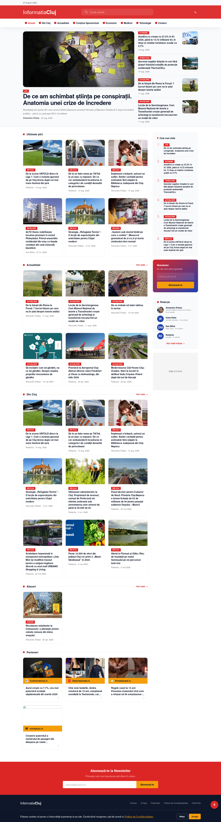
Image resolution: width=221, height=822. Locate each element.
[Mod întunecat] (195, 12)
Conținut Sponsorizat (87, 23)
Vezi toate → (142, 265)
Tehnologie (145, 23)
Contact (162, 23)
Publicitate (155, 803)
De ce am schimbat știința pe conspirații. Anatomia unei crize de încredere (77, 99)
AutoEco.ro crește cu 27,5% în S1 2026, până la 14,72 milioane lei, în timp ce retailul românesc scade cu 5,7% (157, 41)
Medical (128, 23)
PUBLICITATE (175, 371)
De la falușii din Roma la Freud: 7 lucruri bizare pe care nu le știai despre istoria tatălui (156, 86)
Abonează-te (175, 285)
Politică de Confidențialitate (176, 803)
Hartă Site (196, 803)
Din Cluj (46, 23)
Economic (111, 23)
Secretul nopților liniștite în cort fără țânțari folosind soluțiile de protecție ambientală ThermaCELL (157, 64)
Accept (195, 816)
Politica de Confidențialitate (139, 816)
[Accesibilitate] (214, 805)
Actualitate (63, 23)
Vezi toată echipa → (175, 343)
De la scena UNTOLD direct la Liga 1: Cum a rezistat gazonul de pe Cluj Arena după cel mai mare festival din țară (178, 245)
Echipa (144, 803)
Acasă (31, 23)
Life (26, 91)
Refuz (182, 816)
